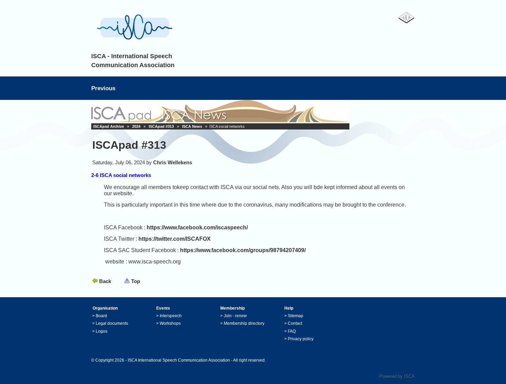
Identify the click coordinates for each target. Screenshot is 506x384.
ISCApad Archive (108, 126)
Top (135, 281)
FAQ (292, 331)
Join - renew (235, 315)
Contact (295, 323)
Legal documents (112, 323)
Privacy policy (301, 338)
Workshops (170, 323)
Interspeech (171, 315)
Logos (101, 331)
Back (105, 281)
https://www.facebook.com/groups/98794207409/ (243, 250)
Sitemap (295, 315)
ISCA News (192, 126)
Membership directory (244, 323)
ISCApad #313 (161, 126)
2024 (136, 126)
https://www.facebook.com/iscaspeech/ (197, 227)
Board (101, 315)
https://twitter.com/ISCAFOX (174, 239)
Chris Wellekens (172, 162)
